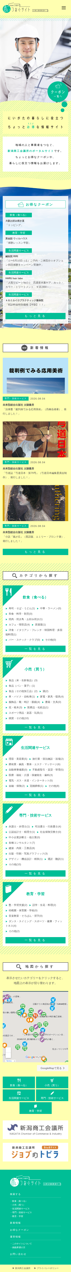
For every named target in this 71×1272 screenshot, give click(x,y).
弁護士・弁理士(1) (17, 826)
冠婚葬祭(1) (35, 785)
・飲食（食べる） (18, 1201)
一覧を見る (35, 648)
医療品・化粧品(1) (36, 707)
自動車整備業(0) (16, 769)
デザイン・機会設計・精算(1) (24, 859)
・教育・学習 (16, 1216)
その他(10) (13, 864)
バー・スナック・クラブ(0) (22, 639)
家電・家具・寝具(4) (50, 696)
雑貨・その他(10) (17, 718)
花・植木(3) (13, 707)
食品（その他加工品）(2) (21, 691)
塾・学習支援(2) (16, 905)
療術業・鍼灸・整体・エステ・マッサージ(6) (32, 764)
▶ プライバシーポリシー (46, 1268)
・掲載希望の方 (17, 1247)
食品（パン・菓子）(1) (20, 685)
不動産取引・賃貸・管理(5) (46, 769)
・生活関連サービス (20, 1208)
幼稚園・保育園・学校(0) (21, 910)
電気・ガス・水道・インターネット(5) (29, 780)
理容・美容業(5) (16, 758)
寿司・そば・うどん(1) (20, 608)
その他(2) (12, 931)
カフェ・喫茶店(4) (17, 624)
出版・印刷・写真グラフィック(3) (26, 853)
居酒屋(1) (39, 624)
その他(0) (49, 639)
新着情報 (15, 1222)
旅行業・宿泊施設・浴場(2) (46, 758)
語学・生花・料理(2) (42, 905)
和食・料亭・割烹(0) (18, 613)
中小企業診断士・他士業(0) (22, 837)
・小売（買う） (17, 1205)
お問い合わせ (18, 1254)
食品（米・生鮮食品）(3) (21, 680)
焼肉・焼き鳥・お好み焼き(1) (24, 619)
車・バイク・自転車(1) (20, 696)
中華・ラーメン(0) (49, 608)
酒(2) (43, 691)
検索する (15, 1194)
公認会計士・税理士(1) (20, 832)
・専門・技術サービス (21, 1212)
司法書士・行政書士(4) (46, 826)
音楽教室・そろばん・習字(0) (24, 915)
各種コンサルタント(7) (20, 842)
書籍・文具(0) (51, 702)
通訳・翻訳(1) (54, 859)
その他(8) (52, 785)
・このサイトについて (21, 1243)
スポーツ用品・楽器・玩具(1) (24, 712)
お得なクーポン (19, 1230)
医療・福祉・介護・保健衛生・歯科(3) (29, 775)
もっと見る (35, 315)
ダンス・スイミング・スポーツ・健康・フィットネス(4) (33, 923)
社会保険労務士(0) (49, 832)
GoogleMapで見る (51, 1068)
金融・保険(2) (15, 785)
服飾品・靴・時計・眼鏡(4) (22, 702)
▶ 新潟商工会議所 (21, 1268)
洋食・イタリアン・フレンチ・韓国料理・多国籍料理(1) (33, 632)
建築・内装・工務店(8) (20, 848)
